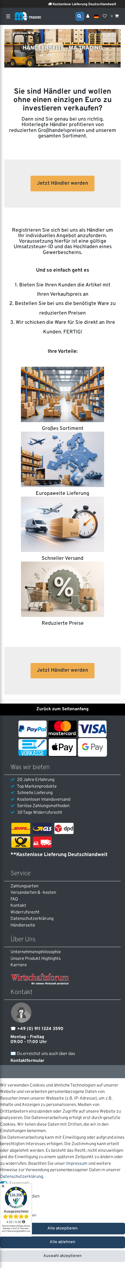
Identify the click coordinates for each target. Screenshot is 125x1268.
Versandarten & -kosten (33, 892)
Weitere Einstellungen (18, 1215)
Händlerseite (22, 925)
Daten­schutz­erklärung (31, 919)
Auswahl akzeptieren (62, 1256)
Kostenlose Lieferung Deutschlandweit (78, 4)
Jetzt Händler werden (62, 183)
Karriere (18, 965)
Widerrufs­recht (25, 912)
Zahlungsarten (24, 886)
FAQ (14, 899)
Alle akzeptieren (62, 1228)
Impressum (77, 1164)
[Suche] (79, 16)
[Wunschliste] (105, 16)
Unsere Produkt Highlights (35, 959)
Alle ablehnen (62, 1242)
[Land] (96, 16)
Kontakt (18, 906)
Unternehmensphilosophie (35, 952)
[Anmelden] (88, 16)
